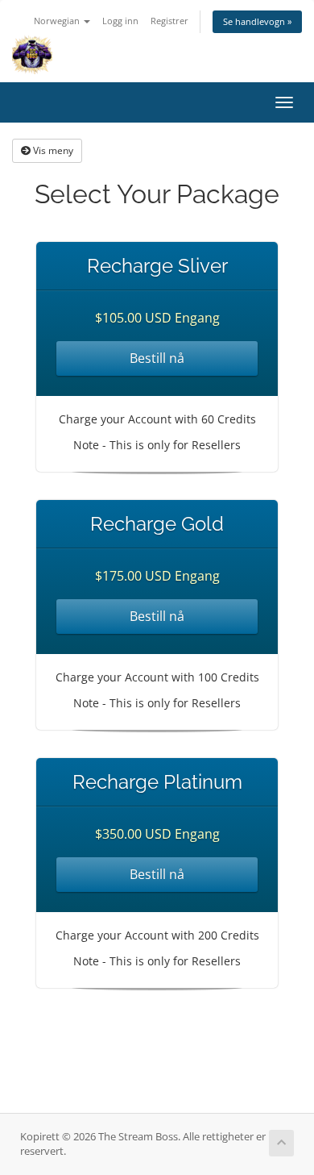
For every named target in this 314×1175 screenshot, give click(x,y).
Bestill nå (157, 358)
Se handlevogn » (257, 21)
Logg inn (120, 21)
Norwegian (58, 21)
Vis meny (52, 150)
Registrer (169, 21)
